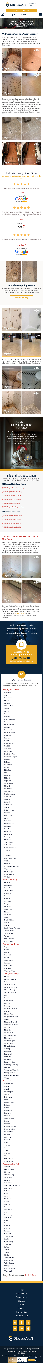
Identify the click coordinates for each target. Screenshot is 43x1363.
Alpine (6, 695)
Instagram (15, 1322)
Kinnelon (7, 1011)
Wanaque (7, 1153)
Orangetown (8, 1217)
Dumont (7, 716)
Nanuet (6, 1201)
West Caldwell (9, 939)
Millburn (7, 912)
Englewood (8, 730)
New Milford (8, 791)
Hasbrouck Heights (10, 756)
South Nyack (8, 1236)
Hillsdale (7, 762)
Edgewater (7, 722)
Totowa (6, 1150)
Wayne (6, 1156)
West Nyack (8, 1271)
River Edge (8, 829)
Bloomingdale (8, 1092)
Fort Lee (7, 740)
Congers (7, 1180)
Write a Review (2, 14)
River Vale (7, 831)
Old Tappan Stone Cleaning (13, 515)
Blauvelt (7, 1172)
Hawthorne (8, 1110)
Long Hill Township (11, 1016)
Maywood (7, 781)
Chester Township (10, 992)
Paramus (7, 813)
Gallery (21, 1301)
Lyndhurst (7, 775)
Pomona (7, 1228)
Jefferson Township (10, 1008)
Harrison (7, 949)
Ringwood (7, 1137)
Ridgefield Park (9, 823)
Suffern (6, 1247)
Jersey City (7, 955)
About (21, 1304)
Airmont (7, 1167)
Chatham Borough (10, 984)
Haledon (7, 1105)
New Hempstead (9, 1207)
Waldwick (7, 861)
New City (7, 1204)
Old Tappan (8, 805)
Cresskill (7, 711)
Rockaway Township (11, 1065)
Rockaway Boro (9, 1062)
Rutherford (7, 839)
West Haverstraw (9, 1268)
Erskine (6, 1100)
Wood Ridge (8, 871)
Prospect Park (8, 1132)
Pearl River (8, 1223)
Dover (6, 995)
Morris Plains (8, 1033)
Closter (6, 708)
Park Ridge (8, 815)
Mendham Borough (10, 1022)
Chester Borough (9, 990)
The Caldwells (9, 930)
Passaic (6, 1121)
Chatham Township (10, 987)
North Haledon (9, 1118)
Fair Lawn (7, 735)
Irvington (7, 904)
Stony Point (8, 1244)
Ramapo (7, 1231)
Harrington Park (9, 754)
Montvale (7, 786)
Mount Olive (8, 1043)
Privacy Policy (22, 1351)
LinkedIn (21, 1328)
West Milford (8, 1158)
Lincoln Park (8, 1014)
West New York (9, 971)
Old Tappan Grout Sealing (12, 495)
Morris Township (10, 1035)
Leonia (6, 767)
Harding (7, 1006)
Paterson (7, 1124)
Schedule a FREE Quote (21, 11)
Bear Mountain (9, 1169)
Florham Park (8, 1000)
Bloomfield (8, 885)
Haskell (6, 1108)
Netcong (7, 1049)
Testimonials (21, 1312)
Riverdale (7, 1059)
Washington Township (11, 866)
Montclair (7, 914)
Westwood (7, 869)
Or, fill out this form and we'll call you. (21, 661)
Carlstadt (7, 703)
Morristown (8, 1038)
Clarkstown (8, 1177)
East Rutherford (9, 719)
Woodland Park (9, 1161)
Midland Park (8, 783)
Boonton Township (10, 979)
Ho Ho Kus (8, 765)
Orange (6, 925)
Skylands (7, 1145)
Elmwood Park (9, 724)
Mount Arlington (9, 1041)
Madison (7, 1019)
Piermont (7, 1225)
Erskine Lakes (9, 1102)
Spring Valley (8, 1241)
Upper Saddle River (10, 858)
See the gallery (21, 297)
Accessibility (12, 1351)
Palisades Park (9, 810)
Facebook (21, 1322)
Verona (6, 936)
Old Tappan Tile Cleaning (12, 499)
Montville (7, 1030)
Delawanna (8, 1097)
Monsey (6, 1196)
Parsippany (7, 1051)
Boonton (7, 976)
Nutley (6, 922)
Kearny (6, 957)
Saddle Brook (8, 842)
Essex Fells (8, 896)
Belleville (7, 882)
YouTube (15, 1328)
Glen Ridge (8, 901)
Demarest (7, 714)
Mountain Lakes (9, 1046)
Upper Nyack (8, 1260)
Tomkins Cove (9, 1258)
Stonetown (7, 1148)
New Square (8, 1209)
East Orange (8, 893)
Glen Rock (7, 748)
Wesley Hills (8, 1266)
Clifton (6, 1094)
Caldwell (7, 888)
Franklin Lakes (9, 743)
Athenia (6, 1089)
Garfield (7, 746)
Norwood (7, 799)
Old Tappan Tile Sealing (12, 503)
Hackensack (8, 751)
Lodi (5, 773)
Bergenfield (8, 698)
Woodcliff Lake (9, 874)
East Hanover (8, 998)
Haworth (7, 759)
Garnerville (8, 1183)
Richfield (7, 1134)
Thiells (6, 1255)
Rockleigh (7, 837)
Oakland (7, 802)
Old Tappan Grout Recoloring (14, 488)
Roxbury (7, 1067)
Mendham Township (11, 1024)
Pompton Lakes (9, 1129)
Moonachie (8, 789)
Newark (6, 917)
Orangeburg (8, 1215)
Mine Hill (7, 1027)
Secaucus (7, 963)
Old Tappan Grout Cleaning (13, 491)
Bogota (6, 700)
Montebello (8, 1199)
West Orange (8, 941)
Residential (21, 1293)
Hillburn (7, 1191)
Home (21, 1289)
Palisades (7, 1220)
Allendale (7, 692)
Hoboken (7, 952)
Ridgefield (7, 821)
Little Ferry (8, 770)
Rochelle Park (8, 834)
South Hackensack (10, 847)
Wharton (7, 1078)
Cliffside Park (8, 706)
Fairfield (7, 898)
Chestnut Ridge (9, 1175)
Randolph (7, 1057)
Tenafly (6, 853)
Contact (21, 1308)
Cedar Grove (8, 890)
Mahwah (7, 778)
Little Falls (7, 1116)
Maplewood (8, 909)
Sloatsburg (7, 1233)
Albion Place (8, 1084)
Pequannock (8, 1054)
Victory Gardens (9, 1073)
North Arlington (9, 794)
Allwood (7, 1086)
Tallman (6, 1249)
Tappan (6, 1252)
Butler (6, 982)
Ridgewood (8, 826)
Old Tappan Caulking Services (14, 507)
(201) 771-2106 (20, 14)
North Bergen (8, 960)
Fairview (7, 738)
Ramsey (6, 818)
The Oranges (8, 933)
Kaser (6, 1193)
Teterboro (7, 855)
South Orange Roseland (12, 928)
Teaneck (7, 850)
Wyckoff (7, 877)
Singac (6, 1142)
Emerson (7, 727)
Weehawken (8, 968)
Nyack (6, 1212)
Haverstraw (8, 1188)
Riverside (7, 1140)
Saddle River (8, 845)
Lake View (7, 1113)
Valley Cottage (9, 1263)
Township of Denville (11, 1070)
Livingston (7, 906)
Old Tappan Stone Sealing (12, 519)
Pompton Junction (10, 1126)
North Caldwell (9, 920)
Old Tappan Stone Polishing (13, 527)
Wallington (7, 863)
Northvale (7, 797)
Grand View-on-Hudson (12, 1185)
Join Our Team (21, 1315)
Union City (8, 965)
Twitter (28, 1322)
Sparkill (6, 1239)
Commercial (21, 1297)
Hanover (7, 1003)
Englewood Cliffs (10, 732)
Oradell (6, 807)
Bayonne (7, 947)
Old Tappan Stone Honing (12, 523)
